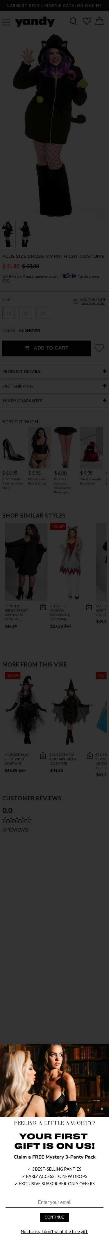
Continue (54, 1217)
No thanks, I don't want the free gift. (54, 1231)
